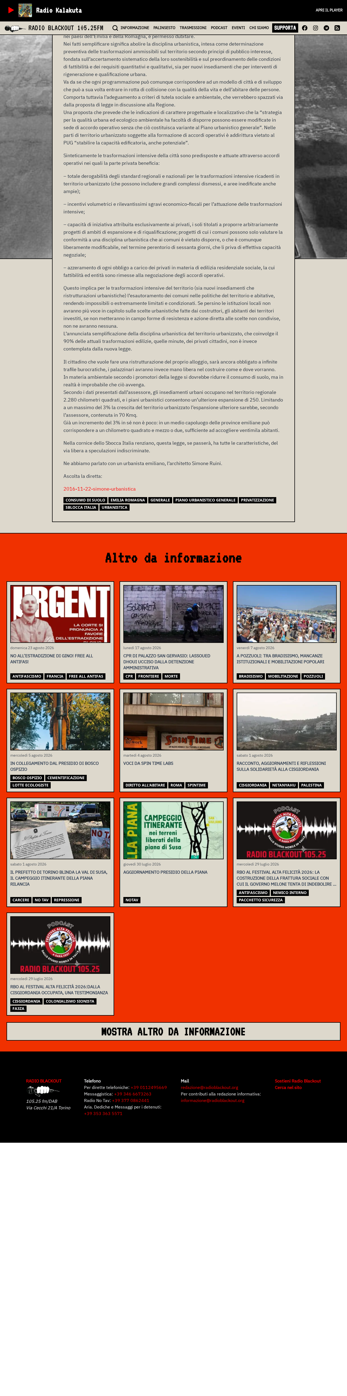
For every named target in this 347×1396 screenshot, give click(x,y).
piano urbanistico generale (205, 500)
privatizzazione (257, 500)
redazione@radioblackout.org (209, 1087)
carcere (20, 899)
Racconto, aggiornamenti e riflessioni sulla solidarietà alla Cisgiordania (281, 766)
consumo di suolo (85, 500)
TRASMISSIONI (193, 27)
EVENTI (238, 27)
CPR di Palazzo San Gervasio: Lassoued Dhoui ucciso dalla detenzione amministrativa (166, 661)
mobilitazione (283, 676)
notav (132, 899)
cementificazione (66, 777)
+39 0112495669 (149, 1087)
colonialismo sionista (70, 1001)
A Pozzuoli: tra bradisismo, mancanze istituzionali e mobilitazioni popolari (280, 658)
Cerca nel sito (288, 1087)
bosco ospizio (27, 777)
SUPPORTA (285, 27)
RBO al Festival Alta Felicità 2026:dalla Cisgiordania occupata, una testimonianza (59, 989)
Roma (176, 785)
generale (160, 500)
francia (55, 676)
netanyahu (284, 785)
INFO (135, 27)
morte (171, 676)
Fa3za (18, 1008)
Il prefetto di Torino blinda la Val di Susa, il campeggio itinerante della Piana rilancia (58, 878)
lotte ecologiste (30, 785)
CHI (259, 27)
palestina (311, 785)
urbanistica (114, 507)
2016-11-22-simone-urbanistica (99, 489)
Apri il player (329, 10)
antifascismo (26, 676)
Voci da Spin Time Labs (148, 763)
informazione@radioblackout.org (212, 1100)
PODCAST (219, 27)
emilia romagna (128, 500)
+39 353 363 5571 (103, 1113)
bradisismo (251, 676)
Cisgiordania (253, 785)
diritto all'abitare (145, 785)
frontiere (148, 676)
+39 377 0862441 (130, 1100)
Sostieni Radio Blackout (298, 1081)
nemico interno (290, 892)
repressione (66, 899)
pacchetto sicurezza (261, 899)
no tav (42, 899)
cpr (129, 676)
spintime (197, 785)
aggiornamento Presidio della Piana (165, 872)
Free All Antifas (86, 676)
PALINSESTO (164, 27)
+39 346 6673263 (133, 1094)
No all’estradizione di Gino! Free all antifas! (51, 658)
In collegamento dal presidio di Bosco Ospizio (54, 766)
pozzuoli (313, 676)
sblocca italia (81, 507)
